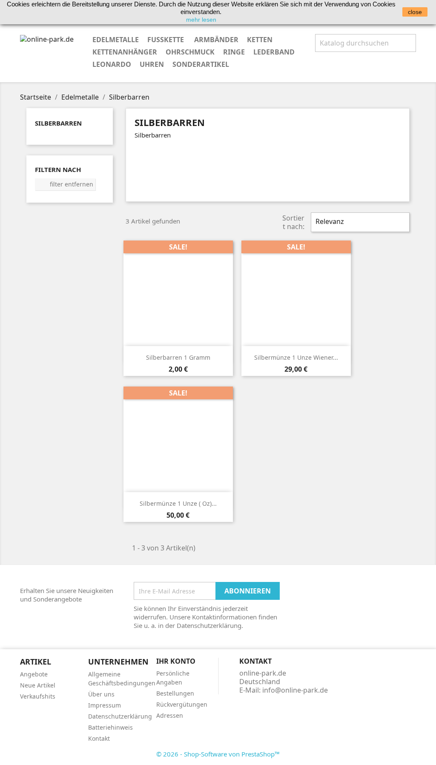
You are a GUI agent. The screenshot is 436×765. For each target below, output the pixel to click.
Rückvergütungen (181, 704)
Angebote (34, 674)
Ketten (259, 39)
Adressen (169, 715)
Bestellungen (175, 693)
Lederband (274, 52)
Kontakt (99, 738)
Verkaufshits (37, 696)
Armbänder (216, 39)
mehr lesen (201, 19)
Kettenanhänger (124, 52)
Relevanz (359, 222)
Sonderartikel (200, 64)
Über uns (101, 694)
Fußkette (166, 39)
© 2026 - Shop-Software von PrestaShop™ (218, 754)
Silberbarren (58, 123)
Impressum (104, 705)
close (415, 12)
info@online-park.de (295, 690)
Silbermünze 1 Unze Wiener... (296, 357)
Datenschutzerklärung (120, 716)
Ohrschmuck (190, 52)
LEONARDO (111, 64)
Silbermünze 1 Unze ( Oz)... (178, 503)
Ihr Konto (175, 661)
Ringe (234, 52)
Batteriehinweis (110, 727)
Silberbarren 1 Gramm (178, 357)
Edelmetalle (115, 39)
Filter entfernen (65, 184)
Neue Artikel (37, 685)
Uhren (152, 64)
